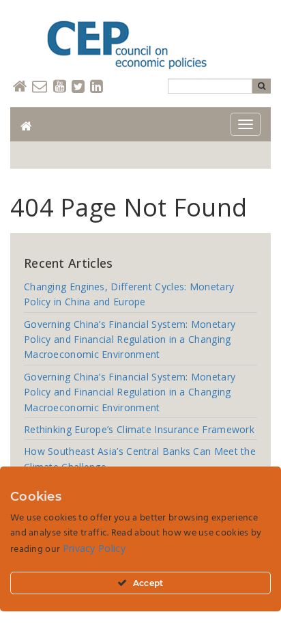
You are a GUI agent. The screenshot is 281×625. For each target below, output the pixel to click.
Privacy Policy (94, 548)
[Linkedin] (96, 87)
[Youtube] (59, 87)
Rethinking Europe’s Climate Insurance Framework (139, 429)
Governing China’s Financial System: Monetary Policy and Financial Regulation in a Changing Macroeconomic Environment (129, 339)
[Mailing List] (39, 87)
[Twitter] (78, 87)
